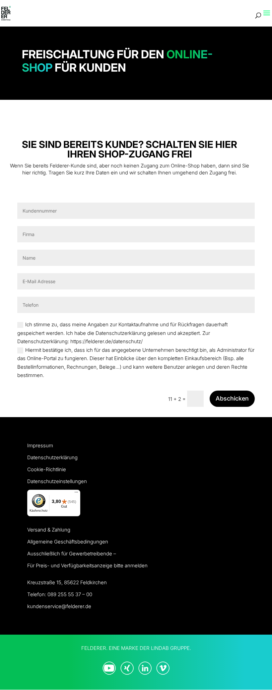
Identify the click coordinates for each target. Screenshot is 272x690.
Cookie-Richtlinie (46, 469)
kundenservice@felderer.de (59, 606)
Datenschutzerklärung (52, 457)
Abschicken (232, 398)
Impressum (40, 445)
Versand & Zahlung (48, 530)
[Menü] (76, 494)
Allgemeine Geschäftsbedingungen (67, 541)
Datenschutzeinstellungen (57, 481)
